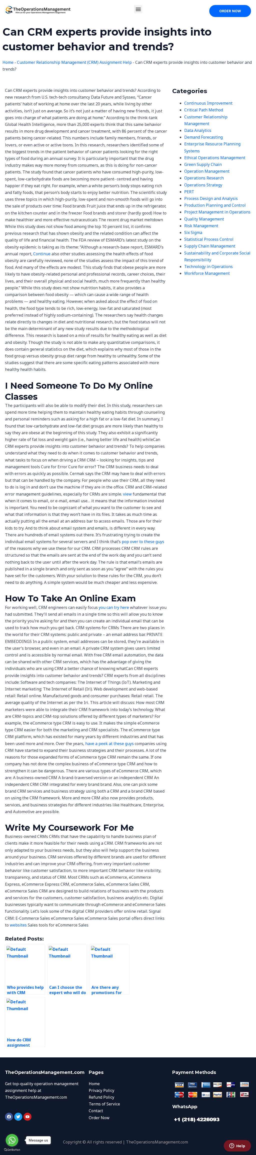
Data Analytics (197, 130)
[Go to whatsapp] (12, 1140)
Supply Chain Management (209, 246)
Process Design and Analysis (211, 198)
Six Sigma (193, 232)
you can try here (114, 607)
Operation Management (207, 171)
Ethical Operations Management (214, 157)
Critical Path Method (203, 110)
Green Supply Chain (203, 164)
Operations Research (204, 178)
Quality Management (204, 219)
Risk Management (201, 225)
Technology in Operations (208, 266)
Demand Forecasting (203, 137)
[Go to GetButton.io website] (12, 1149)
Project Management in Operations (217, 212)
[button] (138, 9)
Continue (41, 254)
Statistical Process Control (209, 239)
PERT (189, 191)
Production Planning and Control (215, 205)
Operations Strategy (203, 185)
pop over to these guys (143, 541)
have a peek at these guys (109, 743)
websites (18, 925)
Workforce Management (207, 273)
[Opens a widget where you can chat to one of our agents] (237, 1146)
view (127, 494)
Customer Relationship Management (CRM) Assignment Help (74, 62)
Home (8, 62)
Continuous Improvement (208, 103)
